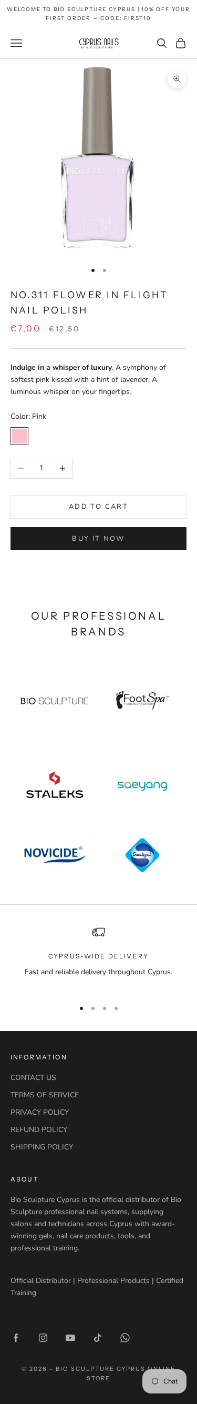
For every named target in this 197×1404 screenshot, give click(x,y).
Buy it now (98, 538)
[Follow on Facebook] (16, 1337)
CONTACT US (33, 1078)
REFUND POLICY (39, 1130)
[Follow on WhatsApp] (125, 1337)
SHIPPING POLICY (42, 1147)
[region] (98, 958)
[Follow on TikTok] (97, 1337)
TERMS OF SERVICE (45, 1095)
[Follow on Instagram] (43, 1337)
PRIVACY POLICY (40, 1112)
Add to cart (98, 506)
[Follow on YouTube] (70, 1337)
